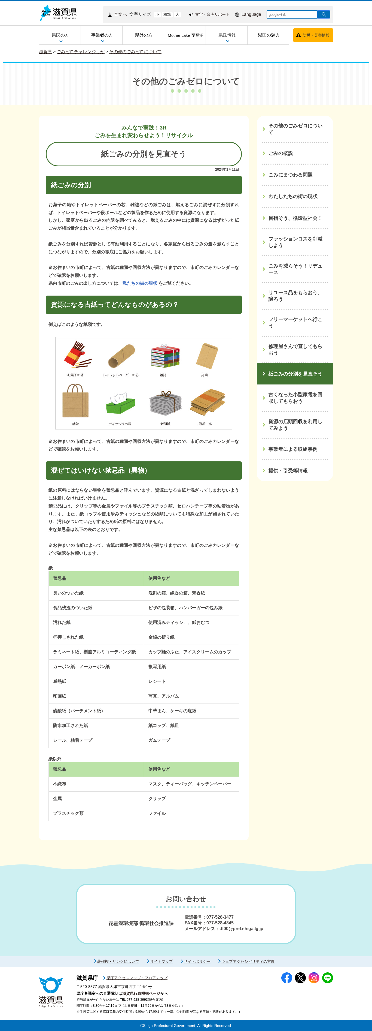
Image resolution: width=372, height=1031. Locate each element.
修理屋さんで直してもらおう (295, 350)
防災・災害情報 (316, 35)
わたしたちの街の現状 (293, 196)
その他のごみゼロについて (135, 51)
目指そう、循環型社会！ (295, 218)
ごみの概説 (281, 153)
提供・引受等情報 (288, 470)
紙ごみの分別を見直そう (295, 374)
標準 (167, 14)
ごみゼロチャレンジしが (81, 51)
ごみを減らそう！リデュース (295, 269)
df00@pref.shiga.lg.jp (241, 928)
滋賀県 (45, 51)
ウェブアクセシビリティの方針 (248, 961)
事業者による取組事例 (293, 449)
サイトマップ (161, 961)
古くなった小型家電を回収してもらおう (295, 398)
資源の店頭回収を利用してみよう (295, 425)
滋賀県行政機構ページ (141, 993)
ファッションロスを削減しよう (295, 242)
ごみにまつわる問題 (291, 175)
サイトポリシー (197, 961)
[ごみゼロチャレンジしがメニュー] (356, 117)
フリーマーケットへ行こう (295, 323)
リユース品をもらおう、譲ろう (295, 296)
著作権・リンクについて (118, 961)
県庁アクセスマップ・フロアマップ (136, 978)
